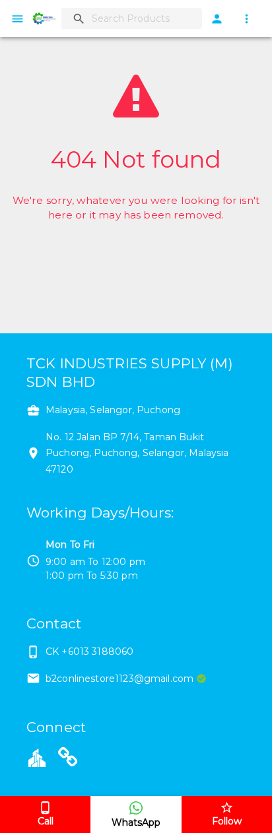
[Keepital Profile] (37, 757)
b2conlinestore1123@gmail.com (119, 678)
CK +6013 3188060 (89, 651)
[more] (246, 19)
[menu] (17, 19)
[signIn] (217, 19)
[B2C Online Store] (68, 759)
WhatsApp (136, 822)
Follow (227, 821)
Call (45, 821)
